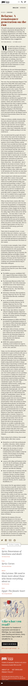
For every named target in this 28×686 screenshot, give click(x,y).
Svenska (23, 8)
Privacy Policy (7, 672)
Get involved (17, 670)
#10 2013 (3, 12)
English (16, 8)
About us (5, 670)
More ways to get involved (9, 648)
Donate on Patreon (9, 644)
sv (19, 2)
